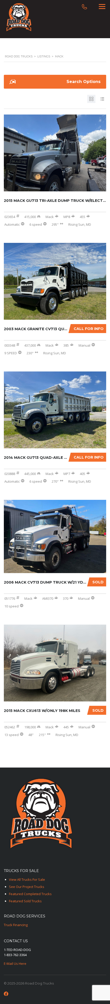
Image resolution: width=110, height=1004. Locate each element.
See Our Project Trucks (26, 886)
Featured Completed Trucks (30, 894)
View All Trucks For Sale (27, 879)
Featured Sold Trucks (25, 901)
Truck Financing (16, 925)
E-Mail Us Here (15, 963)
